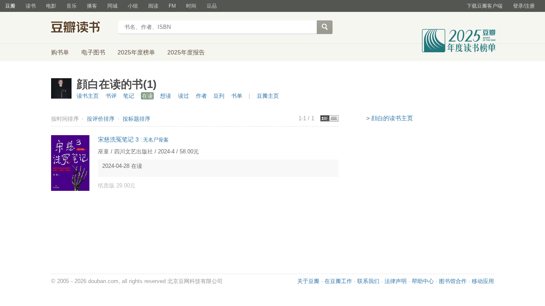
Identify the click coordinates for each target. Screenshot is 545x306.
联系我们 (368, 281)
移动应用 (483, 281)
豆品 (212, 6)
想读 (165, 96)
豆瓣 (10, 6)
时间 (191, 6)
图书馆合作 (453, 281)
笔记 (128, 96)
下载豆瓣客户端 (484, 6)
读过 (183, 96)
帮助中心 (423, 281)
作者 (201, 96)
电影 (51, 6)
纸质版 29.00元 (116, 185)
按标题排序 (136, 119)
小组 (133, 6)
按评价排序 (101, 119)
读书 (31, 6)
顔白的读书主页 (392, 118)
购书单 (60, 52)
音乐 (71, 6)
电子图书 (93, 52)
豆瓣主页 (268, 96)
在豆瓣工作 (338, 281)
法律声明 (395, 281)
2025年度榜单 (136, 52)
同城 (112, 6)
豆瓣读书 (82, 28)
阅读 (153, 6)
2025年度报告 (186, 52)
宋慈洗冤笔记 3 (133, 139)
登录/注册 (524, 6)
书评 (111, 96)
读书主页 (88, 96)
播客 (92, 6)
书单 (236, 96)
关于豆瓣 (308, 281)
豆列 (218, 96)
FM (172, 6)
